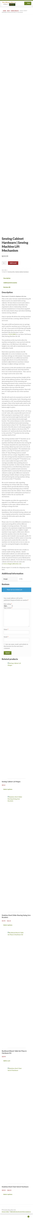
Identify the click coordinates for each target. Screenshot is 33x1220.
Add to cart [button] (6, 1061)
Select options (7, 789)
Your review (8, 608)
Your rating (8, 604)
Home (4, 10)
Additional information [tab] (10, 282)
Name (6, 629)
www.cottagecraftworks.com (12, 564)
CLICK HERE (12, 334)
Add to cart (13, 263)
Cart (25, 1216)
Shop (8, 10)
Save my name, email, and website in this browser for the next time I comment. (16, 646)
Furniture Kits (15, 10)
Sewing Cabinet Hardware (22, 271)
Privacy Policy (5, 1211)
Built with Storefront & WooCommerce (20, 1211)
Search (16, 1217)
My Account (5, 1217)
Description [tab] (6, 278)
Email (6, 637)
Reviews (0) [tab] (6, 287)
